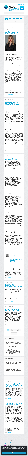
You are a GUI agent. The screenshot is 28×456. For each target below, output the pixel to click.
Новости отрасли (10, 358)
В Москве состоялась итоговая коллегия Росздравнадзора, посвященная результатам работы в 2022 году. (13, 364)
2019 (21, 18)
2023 (10, 18)
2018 (6, 19)
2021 (14, 18)
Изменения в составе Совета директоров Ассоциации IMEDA (13, 342)
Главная (6, 25)
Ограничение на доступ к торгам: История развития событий (13, 404)
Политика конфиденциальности (10, 442)
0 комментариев (10, 94)
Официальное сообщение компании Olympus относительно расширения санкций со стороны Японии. (13, 371)
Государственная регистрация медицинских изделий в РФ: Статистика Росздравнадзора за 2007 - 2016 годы (13, 384)
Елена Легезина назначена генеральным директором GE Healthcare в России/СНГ (12, 158)
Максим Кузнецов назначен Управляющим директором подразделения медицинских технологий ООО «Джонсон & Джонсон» (12, 103)
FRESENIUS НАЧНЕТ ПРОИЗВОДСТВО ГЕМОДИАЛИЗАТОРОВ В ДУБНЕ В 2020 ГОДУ (13, 286)
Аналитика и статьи (11, 378)
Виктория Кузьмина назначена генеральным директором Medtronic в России (13, 32)
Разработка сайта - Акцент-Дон (9, 443)
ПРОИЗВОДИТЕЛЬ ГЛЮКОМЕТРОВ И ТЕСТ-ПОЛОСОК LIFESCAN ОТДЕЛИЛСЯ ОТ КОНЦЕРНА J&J (13, 309)
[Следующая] (20, 330)
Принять (14, 452)
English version (21, 4)
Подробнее (14, 450)
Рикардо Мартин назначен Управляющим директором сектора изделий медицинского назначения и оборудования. (16, 258)
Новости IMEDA (9, 338)
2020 (17, 18)
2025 (6, 18)
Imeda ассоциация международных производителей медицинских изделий (11, 8)
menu (22, 8)
